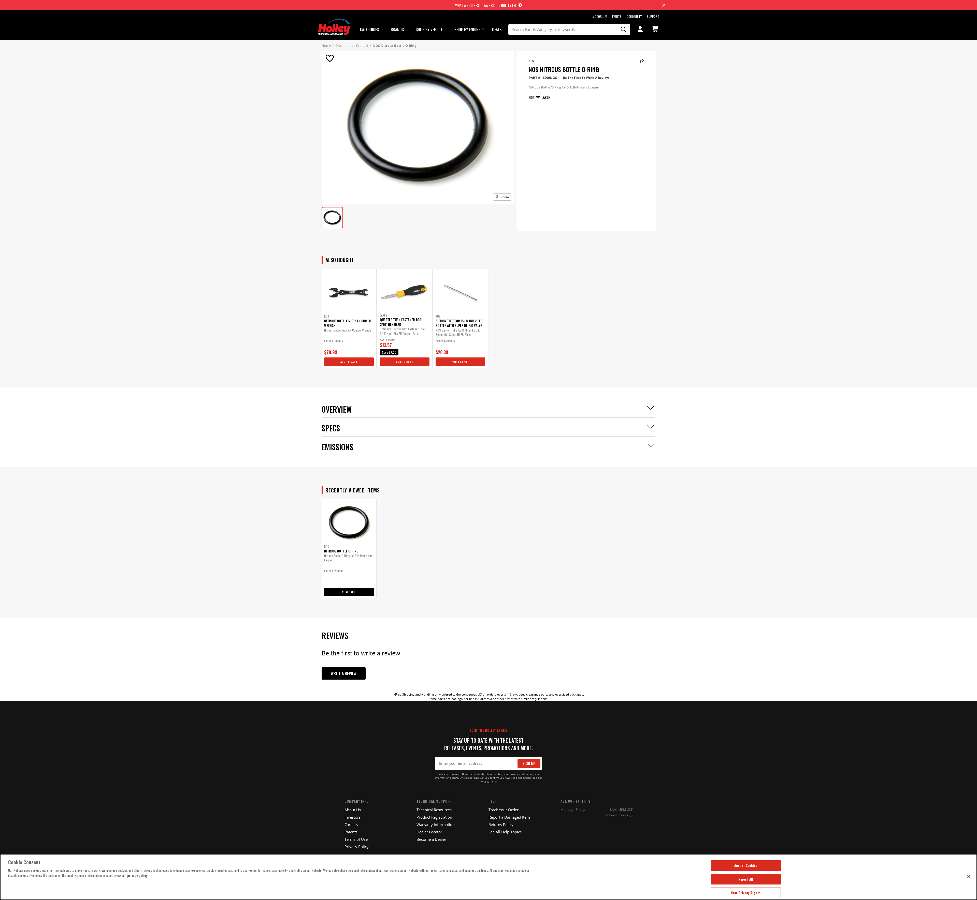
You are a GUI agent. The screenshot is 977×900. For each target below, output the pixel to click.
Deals (496, 29)
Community (634, 16)
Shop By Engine (467, 29)
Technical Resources (434, 809)
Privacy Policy (488, 781)
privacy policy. (138, 875)
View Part (349, 592)
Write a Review (343, 673)
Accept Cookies (745, 865)
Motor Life (600, 16)
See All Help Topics (505, 831)
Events (617, 16)
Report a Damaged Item (509, 817)
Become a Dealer (431, 839)
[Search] (623, 29)
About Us (352, 809)
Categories (369, 29)
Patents (350, 831)
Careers (351, 824)
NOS (531, 61)
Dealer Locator (429, 831)
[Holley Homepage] (334, 22)
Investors (352, 817)
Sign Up (529, 763)
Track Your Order (504, 809)
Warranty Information (435, 824)
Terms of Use (356, 839)
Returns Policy (501, 824)
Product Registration (434, 817)
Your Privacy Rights (745, 892)
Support (653, 16)
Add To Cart (348, 362)
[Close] (968, 876)
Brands (397, 29)
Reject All (745, 879)
